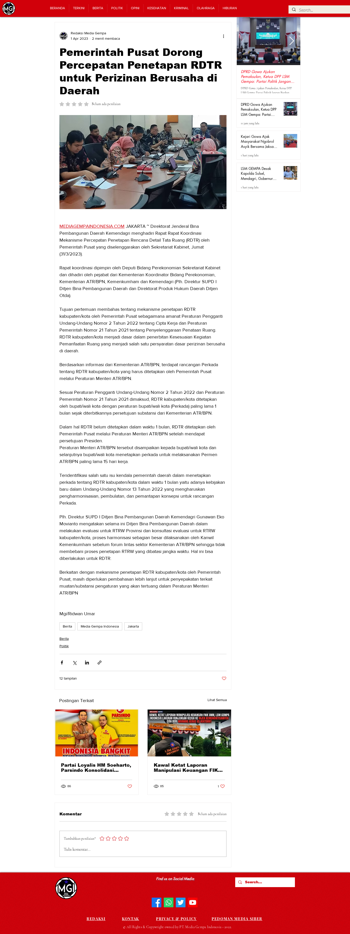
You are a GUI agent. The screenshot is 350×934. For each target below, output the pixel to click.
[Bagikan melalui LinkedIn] (87, 662)
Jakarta (133, 626)
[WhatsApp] (168, 902)
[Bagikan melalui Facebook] (61, 662)
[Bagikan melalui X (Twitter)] (74, 662)
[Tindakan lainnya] (223, 36)
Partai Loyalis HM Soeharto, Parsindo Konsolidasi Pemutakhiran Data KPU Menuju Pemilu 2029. (96, 768)
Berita (67, 626)
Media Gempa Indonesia (100, 626)
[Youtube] (193, 902)
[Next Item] (291, 41)
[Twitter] (181, 902)
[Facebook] (156, 902)
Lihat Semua (217, 700)
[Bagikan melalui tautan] (99, 662)
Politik (64, 646)
